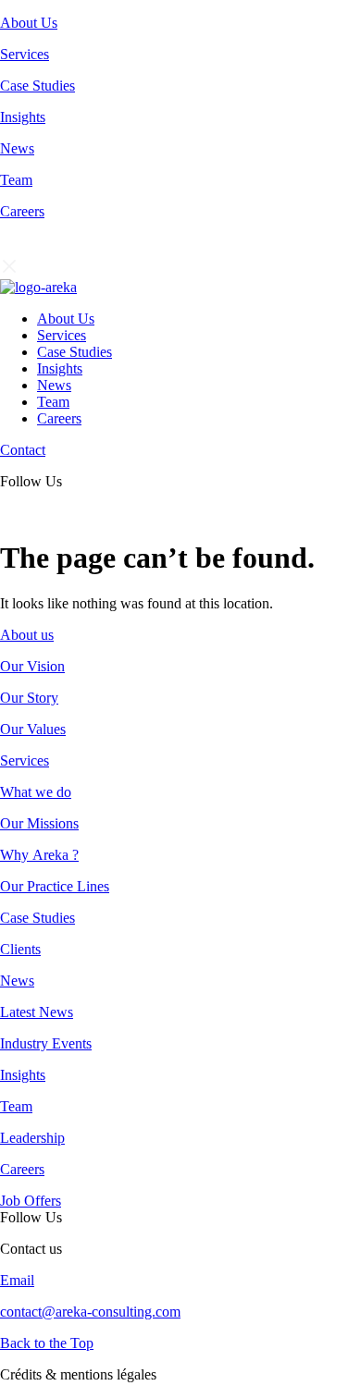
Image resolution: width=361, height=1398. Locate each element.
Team (16, 180)
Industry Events (46, 1043)
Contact (22, 450)
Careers (22, 211)
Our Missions (39, 823)
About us (27, 635)
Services (24, 54)
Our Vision (32, 666)
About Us (28, 23)
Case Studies (37, 85)
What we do (35, 792)
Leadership (32, 1138)
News (17, 148)
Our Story (29, 697)
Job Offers (30, 1200)
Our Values (33, 729)
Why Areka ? (39, 855)
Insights (22, 117)
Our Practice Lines (54, 886)
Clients (20, 949)
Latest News (36, 1012)
